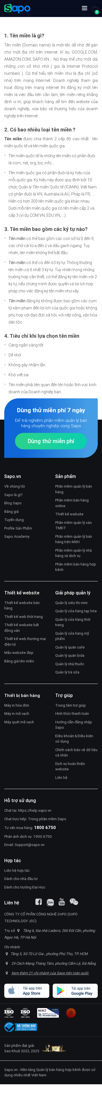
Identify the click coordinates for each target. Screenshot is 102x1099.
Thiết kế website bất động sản (21, 627)
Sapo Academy (16, 536)
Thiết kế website (69, 514)
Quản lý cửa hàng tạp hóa (76, 611)
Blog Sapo (13, 503)
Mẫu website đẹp (18, 652)
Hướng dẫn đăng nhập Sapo (73, 725)
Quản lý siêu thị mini (71, 602)
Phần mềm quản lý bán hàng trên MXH (73, 539)
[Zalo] (50, 902)
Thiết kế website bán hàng (22, 605)
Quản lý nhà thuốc (69, 664)
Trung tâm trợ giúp (70, 705)
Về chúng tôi (14, 486)
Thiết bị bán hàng (22, 695)
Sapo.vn (11, 1069)
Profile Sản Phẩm (18, 528)
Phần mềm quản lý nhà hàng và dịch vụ (73, 553)
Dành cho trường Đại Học (24, 887)
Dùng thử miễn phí (51, 441)
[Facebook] (38, 901)
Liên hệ (61, 777)
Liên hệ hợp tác (17, 870)
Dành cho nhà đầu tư (21, 878)
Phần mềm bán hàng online (72, 503)
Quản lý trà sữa (67, 672)
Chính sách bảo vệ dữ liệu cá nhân (76, 752)
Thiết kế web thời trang (23, 616)
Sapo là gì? (13, 494)
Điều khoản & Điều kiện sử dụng (74, 739)
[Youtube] (62, 901)
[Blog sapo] (74, 901)
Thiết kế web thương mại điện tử (25, 641)
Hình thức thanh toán (72, 713)
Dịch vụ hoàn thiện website (70, 766)
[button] (85, 8)
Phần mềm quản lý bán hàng (73, 489)
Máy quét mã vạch (19, 722)
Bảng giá (11, 511)
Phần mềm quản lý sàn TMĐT (73, 525)
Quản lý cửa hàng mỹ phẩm (72, 636)
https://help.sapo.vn (34, 810)
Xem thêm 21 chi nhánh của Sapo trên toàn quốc (50, 973)
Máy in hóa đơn (16, 705)
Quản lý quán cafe (70, 647)
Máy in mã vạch (16, 713)
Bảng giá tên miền (19, 661)
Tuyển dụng (14, 519)
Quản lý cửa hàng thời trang (72, 622)
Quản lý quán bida (69, 655)
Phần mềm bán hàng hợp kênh (75, 567)
